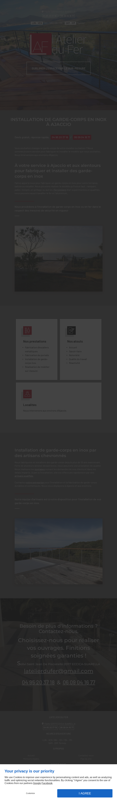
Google (37, 783)
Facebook (47, 783)
